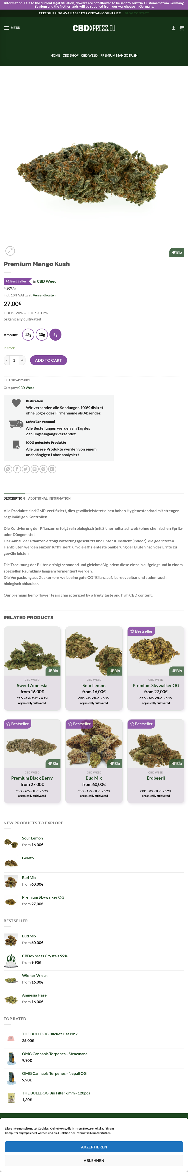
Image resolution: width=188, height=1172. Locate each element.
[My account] (173, 28)
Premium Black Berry (32, 778)
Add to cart (48, 360)
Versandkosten (44, 295)
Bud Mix (94, 778)
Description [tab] (14, 498)
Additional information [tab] (49, 498)
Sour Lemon (94, 685)
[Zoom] (10, 251)
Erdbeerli (156, 778)
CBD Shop (71, 55)
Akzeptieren (94, 1147)
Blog (129, 13)
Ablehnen (94, 1160)
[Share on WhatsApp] (8, 469)
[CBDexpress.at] (94, 28)
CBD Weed (89, 55)
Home (55, 55)
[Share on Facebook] (17, 469)
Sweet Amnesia (32, 685)
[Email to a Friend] (35, 469)
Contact (141, 13)
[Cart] (181, 28)
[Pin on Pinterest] (43, 469)
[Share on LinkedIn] (52, 469)
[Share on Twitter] (26, 469)
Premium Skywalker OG (156, 685)
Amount (11, 335)
